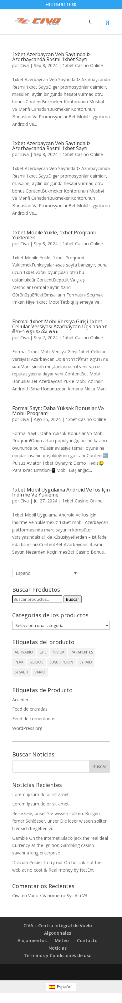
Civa (24, 65)
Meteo (62, 940)
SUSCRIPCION (61, 662)
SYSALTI (21, 672)
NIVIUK (58, 652)
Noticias (57, 948)
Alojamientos (32, 940)
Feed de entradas (30, 709)
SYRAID (85, 662)
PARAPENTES (82, 652)
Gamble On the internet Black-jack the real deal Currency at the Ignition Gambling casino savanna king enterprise (60, 845)
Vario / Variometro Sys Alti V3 (57, 895)
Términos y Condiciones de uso (58, 955)
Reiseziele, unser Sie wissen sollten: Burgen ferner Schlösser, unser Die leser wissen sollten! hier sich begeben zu (60, 820)
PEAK (19, 662)
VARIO (39, 672)
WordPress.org (27, 728)
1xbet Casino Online (83, 65)
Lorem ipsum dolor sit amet (40, 794)
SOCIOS (36, 662)
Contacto (87, 940)
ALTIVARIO (24, 652)
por (16, 65)
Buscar (72, 599)
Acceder (20, 699)
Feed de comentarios (33, 719)
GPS (42, 652)
